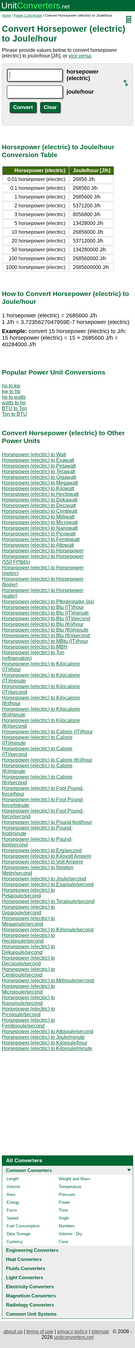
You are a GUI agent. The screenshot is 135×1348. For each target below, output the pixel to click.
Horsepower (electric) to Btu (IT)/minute (45, 613)
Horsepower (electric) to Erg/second (42, 850)
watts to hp (14, 402)
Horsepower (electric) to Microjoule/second (28, 989)
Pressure (67, 1194)
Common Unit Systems (31, 1314)
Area (11, 1194)
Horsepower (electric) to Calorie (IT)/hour (47, 731)
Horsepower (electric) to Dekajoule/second (28, 949)
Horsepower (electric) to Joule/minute (43, 1037)
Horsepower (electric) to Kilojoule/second (48, 929)
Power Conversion (28, 15)
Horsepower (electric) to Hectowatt (40, 494)
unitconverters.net (74, 1337)
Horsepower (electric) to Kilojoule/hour (44, 1042)
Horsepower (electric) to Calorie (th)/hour (47, 760)
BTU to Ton (14, 408)
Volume (13, 1186)
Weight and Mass (74, 1178)
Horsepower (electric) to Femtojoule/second (28, 1022)
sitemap (100, 1331)
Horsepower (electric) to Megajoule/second (28, 921)
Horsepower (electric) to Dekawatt (39, 499)
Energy (13, 1202)
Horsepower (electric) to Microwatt (40, 522)
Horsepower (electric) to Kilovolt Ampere (46, 856)
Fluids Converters (25, 1268)
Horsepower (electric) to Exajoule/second (48, 884)
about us (13, 1331)
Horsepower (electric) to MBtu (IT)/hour (45, 641)
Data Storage (18, 1233)
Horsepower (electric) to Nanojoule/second (28, 1000)
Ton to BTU (14, 414)
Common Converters (29, 1170)
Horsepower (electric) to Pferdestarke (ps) (48, 601)
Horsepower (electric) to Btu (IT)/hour (43, 607)
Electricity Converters (30, 1286)
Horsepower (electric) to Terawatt (38, 471)
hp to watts (14, 397)
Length (13, 1178)
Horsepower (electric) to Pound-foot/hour (47, 822)
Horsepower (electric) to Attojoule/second (47, 1031)
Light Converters (24, 1277)
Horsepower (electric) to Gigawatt (39, 477)
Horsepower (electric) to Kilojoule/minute (47, 1048)
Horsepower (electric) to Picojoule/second (28, 1011)
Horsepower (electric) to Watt (34, 454)
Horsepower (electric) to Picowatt (38, 533)
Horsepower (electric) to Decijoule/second (28, 960)
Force (12, 1210)
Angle (64, 1218)
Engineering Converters (32, 1250)
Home (6, 15)
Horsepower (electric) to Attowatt (38, 545)
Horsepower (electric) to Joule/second (44, 878)
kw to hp (11, 391)
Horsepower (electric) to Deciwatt (39, 505)
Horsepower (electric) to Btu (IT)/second (46, 618)
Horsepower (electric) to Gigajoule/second (28, 909)
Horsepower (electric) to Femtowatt (40, 539)
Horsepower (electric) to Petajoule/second (28, 892)
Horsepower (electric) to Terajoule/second (48, 901)
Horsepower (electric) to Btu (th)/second (46, 635)
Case (63, 1241)
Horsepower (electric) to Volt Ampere (42, 861)
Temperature (70, 1186)
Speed (12, 1218)
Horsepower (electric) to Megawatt (40, 482)
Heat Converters (24, 1259)
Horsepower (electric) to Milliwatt (38, 516)
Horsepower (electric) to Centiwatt (39, 511)
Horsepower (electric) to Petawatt (39, 466)
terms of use (39, 1331)
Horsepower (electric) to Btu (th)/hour (43, 624)
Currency (15, 1241)
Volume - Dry (70, 1233)
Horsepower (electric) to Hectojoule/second (28, 938)
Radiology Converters (30, 1304)
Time (63, 1210)
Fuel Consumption (23, 1226)
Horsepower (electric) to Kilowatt (38, 488)
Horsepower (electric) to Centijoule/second (28, 972)
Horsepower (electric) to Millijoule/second (48, 980)
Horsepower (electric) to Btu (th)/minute (45, 630)
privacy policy (72, 1331)
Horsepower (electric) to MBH (35, 646)
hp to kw (11, 385)
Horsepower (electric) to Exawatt (38, 460)
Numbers (67, 1226)
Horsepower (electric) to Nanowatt (40, 528)
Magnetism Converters (31, 1295)
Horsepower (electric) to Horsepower (43, 550)
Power (64, 1202)
